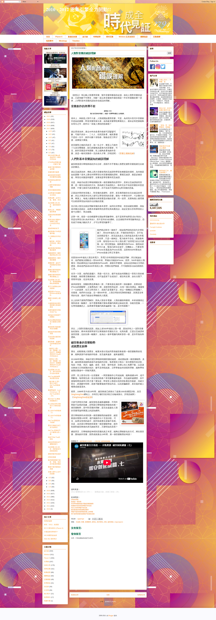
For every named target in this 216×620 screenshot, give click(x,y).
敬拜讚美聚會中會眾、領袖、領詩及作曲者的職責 (54, 462)
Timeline (76, 41)
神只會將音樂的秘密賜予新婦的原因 (82, 514)
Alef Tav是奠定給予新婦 (54, 421)
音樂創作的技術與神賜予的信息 (81, 505)
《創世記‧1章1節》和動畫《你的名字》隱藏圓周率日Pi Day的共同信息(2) (54, 352)
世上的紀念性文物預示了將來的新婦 (54, 405)
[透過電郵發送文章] (89, 519)
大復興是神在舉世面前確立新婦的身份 (54, 305)
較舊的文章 (141, 595)
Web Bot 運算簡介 (50, 539)
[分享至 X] (97, 519)
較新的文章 (74, 595)
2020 (49, 119)
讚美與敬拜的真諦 (54, 454)
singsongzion (118, 522)
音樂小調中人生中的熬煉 (54, 473)
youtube (153, 230)
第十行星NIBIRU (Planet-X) (53, 528)
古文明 (46, 590)
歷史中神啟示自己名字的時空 (54, 426)
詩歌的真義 (74, 499)
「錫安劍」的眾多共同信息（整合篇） (54, 243)
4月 (49, 477)
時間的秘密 (48, 521)
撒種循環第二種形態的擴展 (54, 259)
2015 (49, 493)
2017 (49, 128)
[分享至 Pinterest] (102, 519)
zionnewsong (154, 220)
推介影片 (47, 594)
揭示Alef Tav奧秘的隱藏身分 (54, 400)
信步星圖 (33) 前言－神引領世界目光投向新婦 (54, 371)
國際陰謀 (144, 37)
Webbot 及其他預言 (127, 37)
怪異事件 (49, 41)
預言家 (46, 586)
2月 (49, 484)
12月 (50, 131)
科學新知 (47, 583)
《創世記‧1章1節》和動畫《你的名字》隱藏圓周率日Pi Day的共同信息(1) (54, 362)
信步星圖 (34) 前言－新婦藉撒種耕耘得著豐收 (54, 281)
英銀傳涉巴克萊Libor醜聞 (164, 147)
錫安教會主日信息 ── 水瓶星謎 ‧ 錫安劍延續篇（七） (97, 441)
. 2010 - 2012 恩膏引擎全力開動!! (77, 9)
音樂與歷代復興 (53, 172)
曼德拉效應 (72, 37)
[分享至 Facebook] (99, 519)
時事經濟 (97, 37)
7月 (49, 146)
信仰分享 (47, 565)
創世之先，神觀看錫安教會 (54, 211)
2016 (49, 490)
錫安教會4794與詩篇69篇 (54, 232)
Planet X (58, 37)
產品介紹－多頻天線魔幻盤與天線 (165, 109)
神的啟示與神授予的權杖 (54, 316)
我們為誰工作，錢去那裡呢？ (165, 171)
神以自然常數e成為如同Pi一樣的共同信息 (54, 157)
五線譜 (78, 522)
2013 (49, 500)
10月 (50, 137)
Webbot (47, 554)
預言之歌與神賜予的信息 (79, 508)
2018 (49, 125)
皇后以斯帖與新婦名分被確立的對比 (54, 322)
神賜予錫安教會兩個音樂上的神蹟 (82, 512)
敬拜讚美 (100, 522)
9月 (49, 140)
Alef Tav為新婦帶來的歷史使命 (54, 377)
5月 (49, 153)
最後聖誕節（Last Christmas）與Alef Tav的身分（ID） (54, 393)
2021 (49, 116)
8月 (49, 143)
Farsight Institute (156, 227)
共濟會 (46, 561)
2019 (49, 122)
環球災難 (109, 37)
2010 (49, 509)
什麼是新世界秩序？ (51, 532)
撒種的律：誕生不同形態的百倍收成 (54, 265)
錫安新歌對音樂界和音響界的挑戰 (54, 176)
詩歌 (105, 522)
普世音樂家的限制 (54, 190)
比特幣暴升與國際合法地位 (54, 194)
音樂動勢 (88, 522)
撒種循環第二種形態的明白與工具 (54, 254)
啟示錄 (85, 37)
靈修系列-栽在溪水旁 (157, 223)
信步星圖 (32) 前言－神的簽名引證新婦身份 (54, 449)
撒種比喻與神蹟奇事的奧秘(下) (54, 271)
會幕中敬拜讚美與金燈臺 (54, 168)
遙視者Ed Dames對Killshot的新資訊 (54, 293)
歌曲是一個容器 (76, 501)
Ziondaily (153, 234)
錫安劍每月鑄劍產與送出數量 (54, 328)
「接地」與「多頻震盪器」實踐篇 (165, 126)
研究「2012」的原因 (51, 524)
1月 (49, 487)
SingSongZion (77, 394)
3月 (49, 480)
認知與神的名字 (53, 228)
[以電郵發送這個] (93, 519)
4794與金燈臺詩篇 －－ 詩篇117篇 (54, 163)
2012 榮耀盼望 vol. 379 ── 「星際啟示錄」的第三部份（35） (95, 492)
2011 (48, 506)
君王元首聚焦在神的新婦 (54, 287)
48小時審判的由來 (50, 535)
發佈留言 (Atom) (110, 601)
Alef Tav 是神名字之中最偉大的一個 (54, 432)
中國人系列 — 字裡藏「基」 (165, 81)
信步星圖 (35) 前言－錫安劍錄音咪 (54, 205)
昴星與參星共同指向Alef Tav (54, 311)
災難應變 (156, 37)
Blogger (110, 615)
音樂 (82, 522)
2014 (49, 497)
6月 (49, 150)
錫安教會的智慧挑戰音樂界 (80, 510)
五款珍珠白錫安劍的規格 (54, 337)
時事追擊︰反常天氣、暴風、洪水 (54, 199)
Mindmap (63, 41)
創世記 (94, 522)
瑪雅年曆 (47, 601)
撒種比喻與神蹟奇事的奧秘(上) (54, 275)
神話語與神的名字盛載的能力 (54, 443)
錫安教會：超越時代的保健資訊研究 (54, 343)
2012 (49, 503)
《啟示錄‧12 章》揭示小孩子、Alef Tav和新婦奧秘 (54, 384)
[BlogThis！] (95, 519)
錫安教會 (111, 522)
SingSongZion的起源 (82, 397)
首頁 (48, 37)
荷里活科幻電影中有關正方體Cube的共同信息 (54, 222)
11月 (50, 134)
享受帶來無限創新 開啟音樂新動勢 (82, 503)
